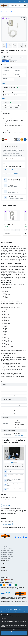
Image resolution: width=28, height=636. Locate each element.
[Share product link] (25, 20)
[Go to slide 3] (14, 462)
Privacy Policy (9, 609)
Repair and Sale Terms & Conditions (18, 611)
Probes (7, 11)
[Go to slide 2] (13, 462)
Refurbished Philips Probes (6, 548)
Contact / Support (4, 570)
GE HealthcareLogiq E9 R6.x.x (11, 92)
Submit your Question (7, 524)
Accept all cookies (14, 634)
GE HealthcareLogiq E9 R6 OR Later (12, 94)
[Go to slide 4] (15, 462)
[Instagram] (26, 537)
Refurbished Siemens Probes (7, 558)
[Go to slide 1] (12, 462)
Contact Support (15, 173)
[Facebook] (15, 537)
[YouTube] (18, 537)
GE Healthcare (14, 11)
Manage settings (14, 631)
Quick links (3, 563)
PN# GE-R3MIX (13, 61)
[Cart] (20, 1)
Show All (3, 83)
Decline (14, 629)
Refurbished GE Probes (5, 546)
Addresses (3, 567)
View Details (17, 233)
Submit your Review (7, 505)
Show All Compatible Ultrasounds (10, 169)
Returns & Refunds (5, 611)
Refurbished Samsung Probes (7, 552)
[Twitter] (21, 537)
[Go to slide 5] (16, 462)
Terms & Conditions (17, 609)
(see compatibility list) (19, 435)
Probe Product (4, 544)
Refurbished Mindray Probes (7, 556)
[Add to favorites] (25, 22)
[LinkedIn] (23, 537)
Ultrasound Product (5, 560)
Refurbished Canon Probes (6, 554)
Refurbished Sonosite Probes (7, 550)
